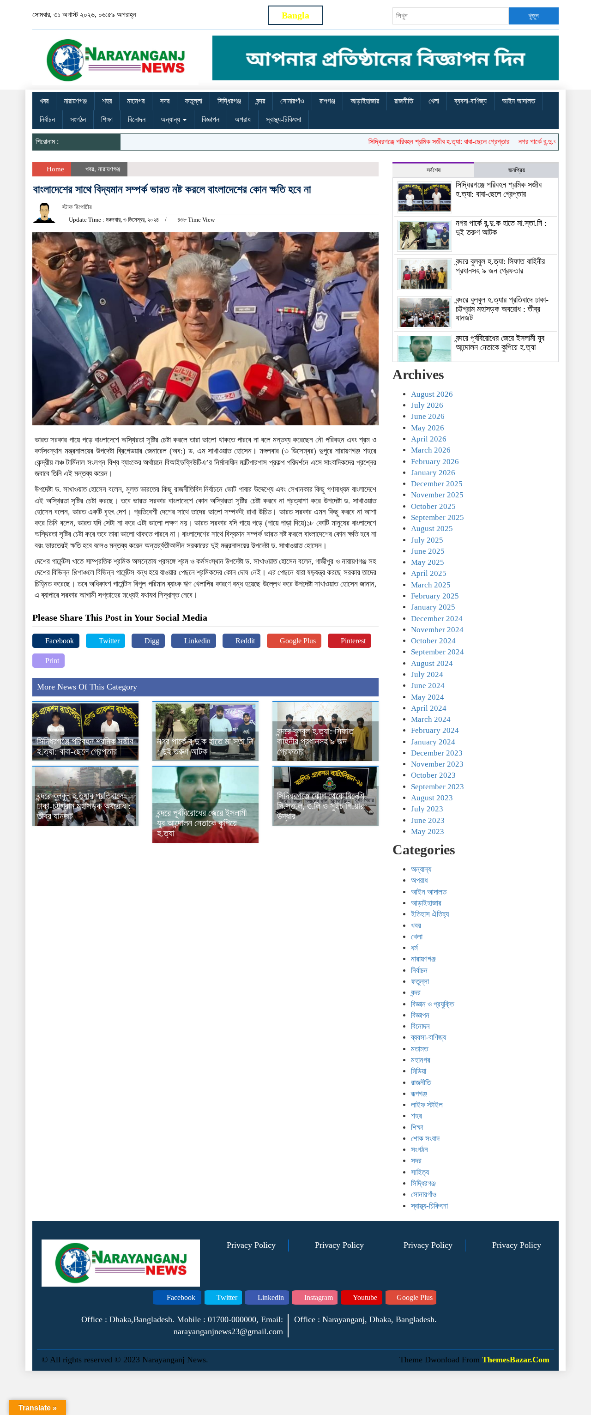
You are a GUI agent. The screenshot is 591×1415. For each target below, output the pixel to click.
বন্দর (260, 101)
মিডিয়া (418, 1071)
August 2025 (432, 528)
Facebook (58, 641)
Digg (151, 641)
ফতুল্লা (193, 101)
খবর (44, 101)
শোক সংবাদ (425, 1138)
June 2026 (428, 416)
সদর (164, 101)
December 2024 (437, 618)
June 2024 (428, 685)
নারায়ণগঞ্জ (75, 101)
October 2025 (433, 506)
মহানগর (136, 101)
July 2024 (427, 674)
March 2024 (431, 719)
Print (51, 661)
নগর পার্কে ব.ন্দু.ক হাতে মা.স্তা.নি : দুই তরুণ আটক (205, 746)
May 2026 (427, 427)
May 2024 (427, 697)
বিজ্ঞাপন (210, 119)
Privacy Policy (251, 1245)
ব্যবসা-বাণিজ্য (470, 101)
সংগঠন (78, 119)
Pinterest (352, 641)
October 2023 (433, 775)
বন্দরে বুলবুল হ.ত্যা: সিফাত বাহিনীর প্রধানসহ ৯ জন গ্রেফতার (315, 741)
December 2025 (437, 483)
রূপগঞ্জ (327, 101)
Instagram (317, 1297)
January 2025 (433, 607)
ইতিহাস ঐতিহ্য (430, 914)
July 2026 (427, 405)
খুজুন (533, 15)
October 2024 (433, 640)
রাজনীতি (403, 101)
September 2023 (437, 786)
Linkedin (196, 641)
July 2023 (427, 808)
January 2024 (433, 742)
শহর (107, 101)
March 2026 (431, 450)
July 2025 (427, 540)
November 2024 (437, 629)
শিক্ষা (107, 119)
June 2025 (428, 551)
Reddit (244, 641)
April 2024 (428, 708)
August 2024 (432, 663)
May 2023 (427, 831)
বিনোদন (136, 119)
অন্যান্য (171, 119)
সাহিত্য (420, 1172)
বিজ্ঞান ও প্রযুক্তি (432, 1004)
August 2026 (432, 394)
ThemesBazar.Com (515, 1359)
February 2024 (435, 730)
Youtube (364, 1297)
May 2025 (427, 562)
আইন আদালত (518, 101)
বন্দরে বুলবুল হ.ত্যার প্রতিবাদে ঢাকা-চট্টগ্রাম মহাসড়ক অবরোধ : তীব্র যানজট (84, 806)
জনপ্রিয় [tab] (516, 170)
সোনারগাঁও (292, 101)
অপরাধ (243, 119)
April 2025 (428, 573)
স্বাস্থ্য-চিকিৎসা (283, 119)
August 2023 (432, 797)
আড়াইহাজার (364, 101)
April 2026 (428, 439)
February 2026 (435, 461)
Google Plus (297, 641)
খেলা (433, 101)
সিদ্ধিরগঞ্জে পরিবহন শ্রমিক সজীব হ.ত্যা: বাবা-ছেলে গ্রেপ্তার (417, 141)
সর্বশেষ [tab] (433, 170)
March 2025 (431, 585)
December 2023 (437, 753)
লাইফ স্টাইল (427, 1105)
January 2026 (433, 472)
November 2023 (437, 764)
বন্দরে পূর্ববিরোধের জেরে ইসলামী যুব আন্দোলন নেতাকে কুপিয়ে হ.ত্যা (202, 823)
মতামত (419, 1049)
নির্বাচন (47, 119)
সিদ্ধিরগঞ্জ (229, 101)
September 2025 (437, 517)
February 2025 (435, 596)
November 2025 (437, 494)
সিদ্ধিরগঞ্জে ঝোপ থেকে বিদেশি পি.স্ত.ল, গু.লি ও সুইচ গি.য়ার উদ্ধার (320, 806)
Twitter (108, 641)
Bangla (295, 15)
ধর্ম (414, 947)
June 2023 (428, 820)
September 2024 (437, 651)
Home (54, 169)
